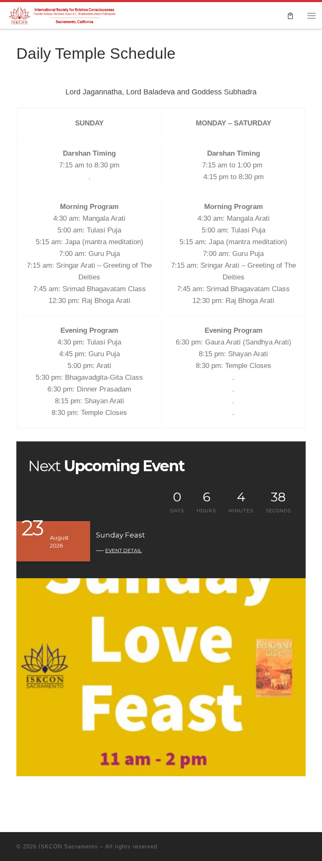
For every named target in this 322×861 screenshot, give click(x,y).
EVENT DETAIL (123, 550)
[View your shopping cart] (290, 15)
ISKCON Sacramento (68, 846)
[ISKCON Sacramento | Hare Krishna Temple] (62, 14)
